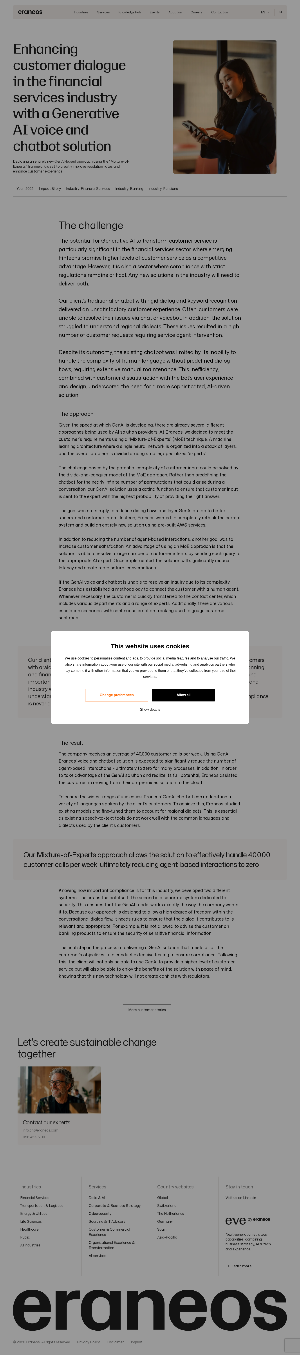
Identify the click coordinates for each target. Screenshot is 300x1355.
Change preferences (117, 695)
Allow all (183, 695)
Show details (150, 709)
